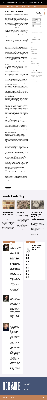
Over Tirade (29, 6)
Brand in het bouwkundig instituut (36, 55)
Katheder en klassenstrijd (35, 65)
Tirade (35, 2)
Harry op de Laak (33, 51)
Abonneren (18, 6)
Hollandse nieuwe (34, 53)
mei (27, 247)
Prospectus (28, 2)
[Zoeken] (44, 2)
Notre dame (33, 45)
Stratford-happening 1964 (35, 68)
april (28, 248)
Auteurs (15, 2)
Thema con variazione (34, 35)
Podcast (32, 2)
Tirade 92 (44, 15)
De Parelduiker (40, 2)
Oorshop (12, 2)
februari (28, 250)
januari (28, 251)
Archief (23, 6)
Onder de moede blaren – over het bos (37, 247)
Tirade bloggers (27, 383)
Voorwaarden (5, 397)
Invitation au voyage (34, 49)
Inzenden (34, 6)
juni (27, 246)
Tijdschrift (13, 6)
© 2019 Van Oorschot (11, 397)
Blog (8, 6)
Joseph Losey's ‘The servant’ (35, 70)
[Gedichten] (33, 47)
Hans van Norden (33, 37)
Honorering (26, 386)
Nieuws (8, 2)
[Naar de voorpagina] (3, 2)
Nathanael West (33, 30)
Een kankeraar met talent (35, 63)
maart (28, 249)
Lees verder (4, 231)
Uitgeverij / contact (21, 2)
